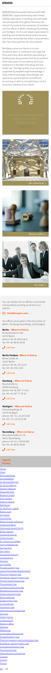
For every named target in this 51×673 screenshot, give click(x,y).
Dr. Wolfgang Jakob (9, 508)
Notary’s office (36, 234)
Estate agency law (8, 600)
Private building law (9, 567)
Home (3, 469)
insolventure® (6, 620)
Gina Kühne (5, 518)
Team (2, 472)
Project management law (12, 581)
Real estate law (7, 597)
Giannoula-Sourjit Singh (11, 528)
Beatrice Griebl (7, 495)
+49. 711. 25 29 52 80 (19, 416)
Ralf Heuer (5, 505)
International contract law (12, 610)
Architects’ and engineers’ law (14, 577)
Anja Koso (5, 515)
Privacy (6, 463)
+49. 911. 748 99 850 (19, 441)
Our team (39, 285)
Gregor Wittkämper (9, 544)
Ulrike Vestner (6, 538)
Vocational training (9, 554)
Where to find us (19, 329)
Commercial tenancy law (12, 587)
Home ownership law (10, 594)
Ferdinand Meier (8, 525)
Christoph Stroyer (8, 534)
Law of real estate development (15, 571)
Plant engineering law (10, 574)
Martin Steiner (7, 531)
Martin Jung (6, 511)
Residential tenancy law (11, 591)
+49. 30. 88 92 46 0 (18, 339)
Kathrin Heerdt (7, 502)
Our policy (5, 551)
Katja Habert (6, 498)
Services (4, 561)
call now (11, 347)
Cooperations (6, 558)
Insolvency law (7, 607)
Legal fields (5, 564)
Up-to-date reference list (11, 633)
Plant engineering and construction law (19, 640)
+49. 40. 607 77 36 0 (19, 390)
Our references (36, 183)
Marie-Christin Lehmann (11, 521)
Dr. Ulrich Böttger (8, 485)
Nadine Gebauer (8, 488)
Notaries (4, 627)
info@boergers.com (17, 313)
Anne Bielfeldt (7, 478)
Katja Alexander (7, 475)
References (5, 630)
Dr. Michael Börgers (9, 482)
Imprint (6, 460)
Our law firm (6, 548)
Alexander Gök (7, 492)
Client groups (6, 617)
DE (1, 669)
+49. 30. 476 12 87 (18, 365)
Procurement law (8, 584)
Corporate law (7, 604)
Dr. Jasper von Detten (10, 541)
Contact (4, 656)
